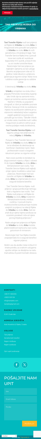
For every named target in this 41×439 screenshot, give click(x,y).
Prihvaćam (7, 13)
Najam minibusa (10, 341)
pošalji (29, 424)
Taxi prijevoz (8, 335)
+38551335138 (9, 297)
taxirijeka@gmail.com (11, 304)
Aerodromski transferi (12, 338)
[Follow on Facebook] (16, 365)
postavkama (34, 9)
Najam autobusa (10, 345)
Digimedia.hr (24, 437)
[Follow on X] (24, 365)
